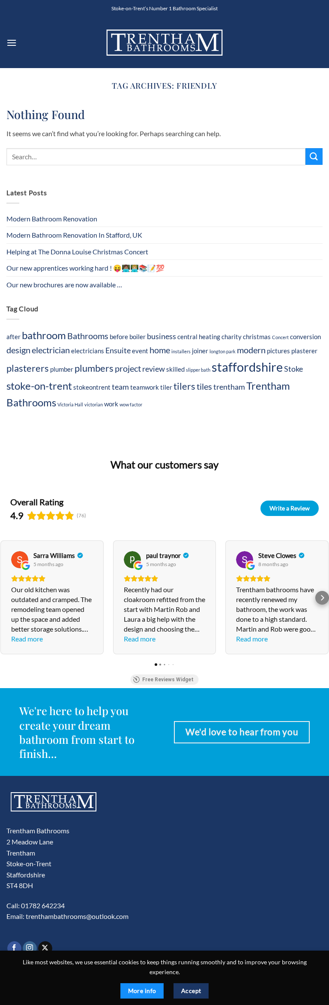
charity (231, 336)
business (161, 336)
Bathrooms (87, 336)
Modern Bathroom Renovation (51, 219)
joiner (200, 351)
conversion (305, 336)
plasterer (304, 351)
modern (251, 350)
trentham (229, 386)
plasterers (27, 368)
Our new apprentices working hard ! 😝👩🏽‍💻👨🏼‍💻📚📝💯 (85, 268)
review (153, 368)
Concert (280, 337)
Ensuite (118, 350)
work (111, 404)
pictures (278, 351)
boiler (137, 336)
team (120, 386)
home (160, 350)
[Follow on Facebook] (14, 948)
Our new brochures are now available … (64, 284)
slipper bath (198, 370)
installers (181, 351)
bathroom (44, 335)
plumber (61, 369)
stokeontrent (92, 387)
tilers (184, 386)
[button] (11, 42)
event (140, 351)
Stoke (293, 368)
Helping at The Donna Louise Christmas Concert (77, 252)
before (119, 336)
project (128, 368)
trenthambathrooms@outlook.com (77, 916)
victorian (93, 404)
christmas (257, 336)
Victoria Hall (70, 404)
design (18, 350)
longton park (222, 351)
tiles (204, 386)
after (13, 336)
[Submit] (314, 156)
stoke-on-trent (39, 385)
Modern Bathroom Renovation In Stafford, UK (74, 235)
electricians (87, 351)
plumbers (94, 368)
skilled (175, 369)
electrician (51, 350)
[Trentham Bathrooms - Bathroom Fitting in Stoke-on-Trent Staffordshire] (165, 43)
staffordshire (247, 366)
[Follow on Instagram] (30, 948)
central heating (198, 336)
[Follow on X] (45, 948)
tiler (166, 387)
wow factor (131, 404)
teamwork (144, 387)
